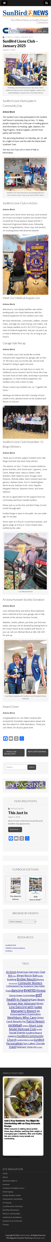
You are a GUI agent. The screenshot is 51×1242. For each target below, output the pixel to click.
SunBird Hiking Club (25, 1040)
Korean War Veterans (22, 1003)
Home (5, 1173)
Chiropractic (13, 983)
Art (10, 975)
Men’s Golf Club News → (37, 752)
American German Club (31, 972)
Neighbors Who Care (21, 1017)
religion (25, 1026)
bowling (11, 979)
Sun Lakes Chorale (34, 1043)
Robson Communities (11, 1213)
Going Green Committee (22, 995)
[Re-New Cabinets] (25, 30)
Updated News (17, 809)
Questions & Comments (12, 1221)
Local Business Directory (13, 1206)
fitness (41, 990)
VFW (35, 1047)
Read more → (15, 829)
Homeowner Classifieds (12, 1199)
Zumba (39, 1047)
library (40, 1003)
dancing (17, 990)
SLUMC (39, 1029)
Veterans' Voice (25, 1046)
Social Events (17, 1032)
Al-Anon (11, 972)
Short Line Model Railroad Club (26, 1027)
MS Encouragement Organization (25, 1013)
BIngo (20, 975)
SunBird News (24, 1235)
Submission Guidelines (12, 1217)
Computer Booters (30, 983)
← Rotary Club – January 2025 (11, 752)
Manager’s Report (23, 1011)
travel (12, 1047)
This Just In (17, 812)
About (5, 1177)
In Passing (24, 999)
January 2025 (27, 37)
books (40, 976)
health (11, 999)
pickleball (15, 1025)
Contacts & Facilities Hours (13, 1188)
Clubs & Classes (12, 37)
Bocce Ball (30, 975)
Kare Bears (38, 999)
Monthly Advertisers (11, 1210)
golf (38, 994)
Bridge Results (27, 979)
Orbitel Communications (15, 948)
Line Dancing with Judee (25, 1007)
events (30, 990)
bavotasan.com (38, 1238)
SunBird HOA (10, 945)
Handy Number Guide (12, 1195)
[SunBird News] (25, 11)
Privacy (6, 1224)
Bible (14, 976)
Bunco (40, 979)
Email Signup (8, 1192)
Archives (8, 951)
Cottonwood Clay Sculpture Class (22, 986)
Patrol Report (35, 1021)
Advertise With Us (10, 1181)
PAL (24, 1021)
